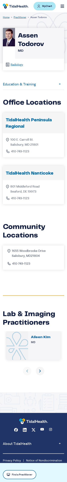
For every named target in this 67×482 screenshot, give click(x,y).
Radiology (17, 64)
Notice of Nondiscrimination (44, 460)
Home (6, 17)
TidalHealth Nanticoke (29, 173)
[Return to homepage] (33, 421)
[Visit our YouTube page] (42, 430)
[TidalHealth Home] (16, 6)
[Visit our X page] (33, 430)
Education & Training (19, 84)
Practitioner (20, 17)
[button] (44, 6)
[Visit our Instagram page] (51, 430)
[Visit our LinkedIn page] (25, 430)
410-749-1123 (20, 151)
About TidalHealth (17, 444)
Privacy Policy (12, 460)
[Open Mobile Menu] (62, 6)
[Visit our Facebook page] (16, 430)
